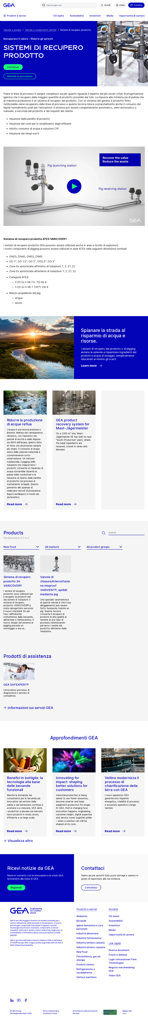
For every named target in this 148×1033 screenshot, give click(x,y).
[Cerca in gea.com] (43, 5)
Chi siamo (114, 916)
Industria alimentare (87, 933)
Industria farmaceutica (88, 938)
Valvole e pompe (12, 29)
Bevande (81, 920)
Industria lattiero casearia (90, 942)
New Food (81, 951)
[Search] (105, 533)
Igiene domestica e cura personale (89, 927)
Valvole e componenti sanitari (40, 29)
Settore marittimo (86, 977)
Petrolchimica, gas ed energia (88, 958)
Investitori (114, 925)
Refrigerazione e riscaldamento (85, 971)
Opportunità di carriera (121, 934)
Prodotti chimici (85, 964)
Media (112, 930)
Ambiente (81, 916)
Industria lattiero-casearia (90, 947)
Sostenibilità (116, 920)
